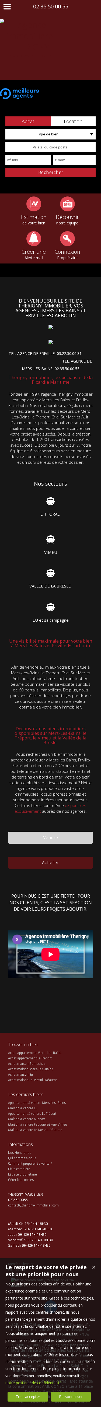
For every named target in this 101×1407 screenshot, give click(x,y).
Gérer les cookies (21, 1180)
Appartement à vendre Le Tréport (32, 1114)
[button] (28, 121)
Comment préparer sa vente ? (30, 1163)
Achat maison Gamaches (27, 1064)
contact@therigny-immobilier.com (33, 1205)
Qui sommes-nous (22, 1158)
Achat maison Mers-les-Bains (30, 1069)
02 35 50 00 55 (50, 6)
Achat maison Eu (20, 1074)
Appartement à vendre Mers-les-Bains (37, 1103)
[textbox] (50, 147)
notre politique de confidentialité (33, 1382)
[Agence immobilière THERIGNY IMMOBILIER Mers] (29, 69)
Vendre (50, 837)
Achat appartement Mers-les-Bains (34, 1053)
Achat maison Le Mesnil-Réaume (33, 1080)
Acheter (50, 862)
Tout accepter (28, 1396)
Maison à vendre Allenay (26, 1119)
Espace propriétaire (22, 1174)
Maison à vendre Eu (22, 1108)
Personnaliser (71, 1396)
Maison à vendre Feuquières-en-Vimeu (37, 1124)
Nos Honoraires (19, 1153)
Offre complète (19, 1169)
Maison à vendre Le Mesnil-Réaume (35, 1130)
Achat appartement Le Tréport (30, 1058)
